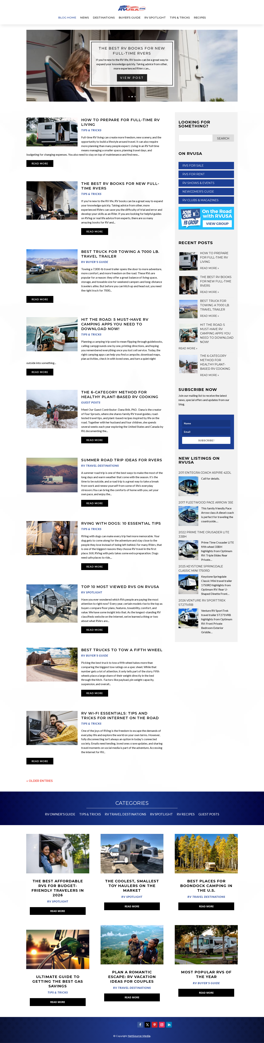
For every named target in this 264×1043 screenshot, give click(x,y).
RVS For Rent (193, 174)
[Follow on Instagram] (162, 1025)
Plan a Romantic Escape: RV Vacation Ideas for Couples (132, 977)
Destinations (104, 17)
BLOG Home (67, 17)
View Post (132, 82)
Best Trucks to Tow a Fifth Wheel (122, 650)
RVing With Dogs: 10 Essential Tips (121, 523)
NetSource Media (139, 1036)
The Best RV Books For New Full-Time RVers (215, 281)
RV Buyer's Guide (94, 261)
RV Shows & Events (198, 183)
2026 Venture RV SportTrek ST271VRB (202, 602)
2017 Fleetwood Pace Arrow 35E (206, 502)
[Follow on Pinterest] (155, 1025)
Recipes (200, 17)
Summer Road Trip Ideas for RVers (121, 460)
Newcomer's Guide (198, 191)
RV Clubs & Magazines (200, 200)
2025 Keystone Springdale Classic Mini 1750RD (201, 568)
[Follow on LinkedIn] (169, 1025)
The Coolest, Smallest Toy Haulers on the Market (132, 886)
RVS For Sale (193, 165)
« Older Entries (39, 781)
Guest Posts (90, 402)
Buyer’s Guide (129, 17)
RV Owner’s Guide (60, 814)
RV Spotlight (155, 17)
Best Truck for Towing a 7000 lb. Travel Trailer (215, 305)
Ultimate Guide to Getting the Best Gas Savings (57, 981)
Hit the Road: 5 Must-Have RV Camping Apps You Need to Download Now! (115, 324)
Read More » (209, 268)
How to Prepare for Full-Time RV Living (214, 257)
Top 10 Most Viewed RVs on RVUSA (120, 587)
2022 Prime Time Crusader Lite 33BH (204, 534)
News (84, 17)
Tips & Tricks (180, 17)
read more (40, 163)
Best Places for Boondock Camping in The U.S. (206, 886)
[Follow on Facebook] (140, 1025)
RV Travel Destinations (100, 465)
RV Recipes (185, 814)
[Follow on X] (147, 1025)
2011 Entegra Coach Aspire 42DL (205, 472)
